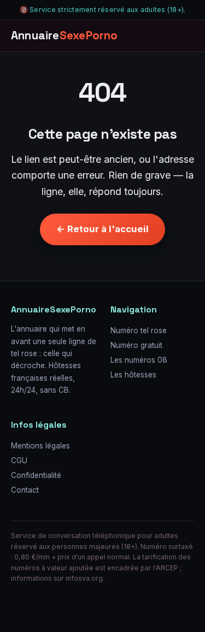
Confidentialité (36, 475)
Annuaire (64, 35)
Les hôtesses (133, 374)
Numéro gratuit (136, 345)
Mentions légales (40, 445)
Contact (25, 490)
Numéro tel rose (138, 330)
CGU (19, 460)
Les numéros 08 (138, 360)
